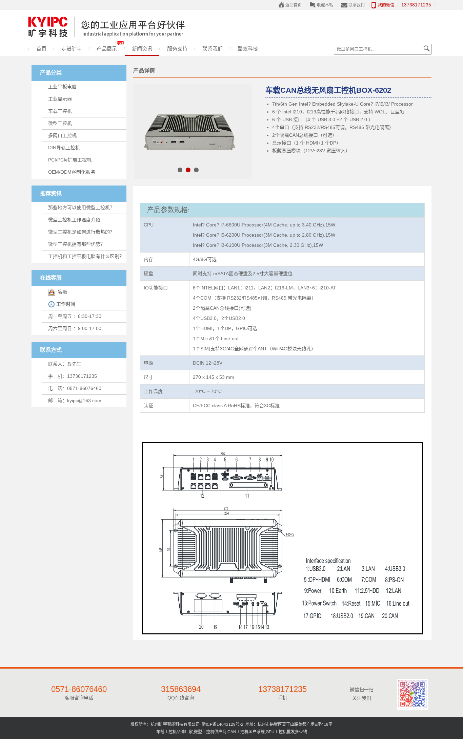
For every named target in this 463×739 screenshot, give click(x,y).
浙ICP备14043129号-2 (222, 724)
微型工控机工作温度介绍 (74, 219)
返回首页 (293, 5)
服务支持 (177, 48)
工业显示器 (60, 99)
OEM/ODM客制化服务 (71, 172)
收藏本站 (325, 5)
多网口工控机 (62, 135)
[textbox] (382, 49)
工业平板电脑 (62, 86)
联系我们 (356, 5)
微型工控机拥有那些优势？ (76, 244)
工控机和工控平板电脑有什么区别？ (86, 256)
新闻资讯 (142, 48)
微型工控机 (60, 123)
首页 (41, 48)
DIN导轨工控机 (64, 147)
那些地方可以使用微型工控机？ (81, 207)
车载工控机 (60, 111)
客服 (61, 292)
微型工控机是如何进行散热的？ (81, 232)
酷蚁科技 (248, 48)
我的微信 (386, 5)
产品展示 (107, 48)
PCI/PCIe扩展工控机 (70, 159)
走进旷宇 (71, 48)
